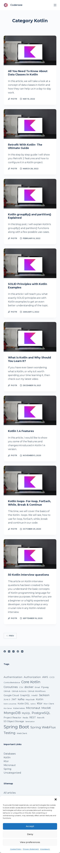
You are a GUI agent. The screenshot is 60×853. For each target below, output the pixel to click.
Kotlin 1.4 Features (21, 431)
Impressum (45, 849)
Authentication (13, 677)
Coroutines (11, 687)
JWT (14, 699)
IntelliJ (34, 695)
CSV (21, 687)
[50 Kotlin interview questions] (30, 554)
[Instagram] (13, 651)
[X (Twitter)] (9, 651)
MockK (46, 708)
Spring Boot (16, 726)
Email (37, 687)
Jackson (44, 695)
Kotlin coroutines (10, 704)
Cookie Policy (15, 849)
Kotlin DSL (23, 703)
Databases (10, 753)
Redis (25, 717)
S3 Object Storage (14, 721)
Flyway (45, 687)
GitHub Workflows (36, 691)
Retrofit (40, 717)
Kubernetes (19, 708)
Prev (11, 636)
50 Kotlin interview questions (28, 574)
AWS (45, 677)
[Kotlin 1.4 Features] (30, 410)
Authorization (32, 677)
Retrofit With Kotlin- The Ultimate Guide (25, 146)
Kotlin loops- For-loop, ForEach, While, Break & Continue (29, 503)
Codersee (16, 5)
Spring (7, 769)
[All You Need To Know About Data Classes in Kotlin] (30, 50)
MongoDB (12, 713)
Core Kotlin (30, 682)
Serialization (30, 722)
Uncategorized (12, 772)
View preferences (30, 842)
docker (28, 687)
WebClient (22, 733)
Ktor (39, 703)
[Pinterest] (18, 651)
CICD (51, 677)
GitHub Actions (19, 691)
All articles (10, 792)
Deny (30, 834)
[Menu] (55, 5)
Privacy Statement (31, 849)
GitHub (7, 691)
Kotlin (39, 699)
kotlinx (33, 704)
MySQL (26, 713)
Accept (30, 826)
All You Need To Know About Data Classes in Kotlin (27, 73)
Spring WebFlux (43, 727)
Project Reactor (12, 717)
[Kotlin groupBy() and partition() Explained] (30, 193)
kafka (21, 699)
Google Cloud (11, 695)
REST (32, 717)
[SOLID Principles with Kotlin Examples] (30, 263)
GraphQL (25, 695)
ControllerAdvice (12, 682)
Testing (9, 733)
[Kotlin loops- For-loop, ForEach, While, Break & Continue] (30, 480)
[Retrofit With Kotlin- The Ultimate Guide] (30, 124)
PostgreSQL (41, 713)
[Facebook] (5, 651)
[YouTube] (22, 651)
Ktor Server (8, 708)
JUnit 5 (7, 699)
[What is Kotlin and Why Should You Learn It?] (30, 337)
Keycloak (30, 699)
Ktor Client (49, 703)
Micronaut (33, 708)
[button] (55, 799)
